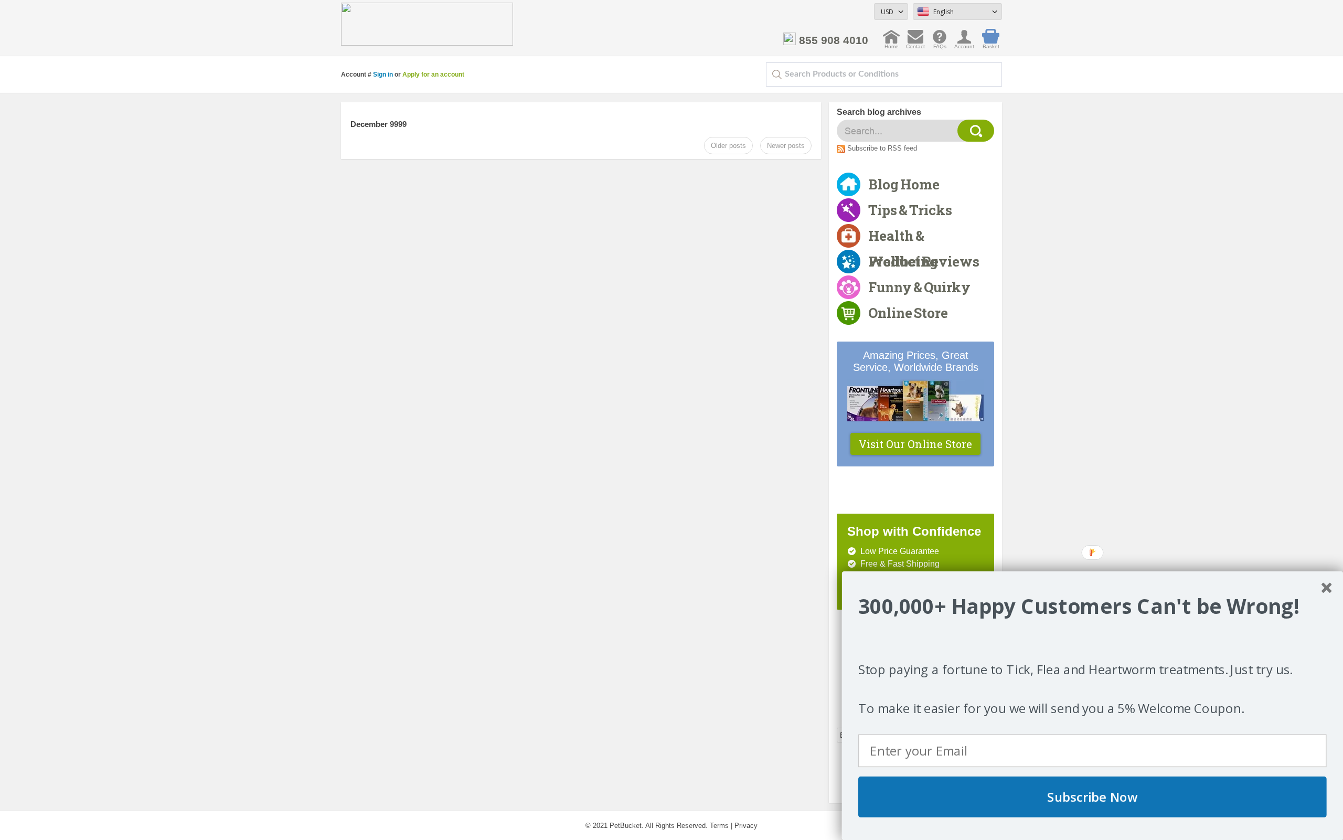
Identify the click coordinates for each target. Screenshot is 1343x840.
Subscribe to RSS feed (882, 148)
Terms (719, 826)
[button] (1092, 606)
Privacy (746, 826)
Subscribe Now (1093, 796)
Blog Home (904, 184)
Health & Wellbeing (903, 238)
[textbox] (884, 74)
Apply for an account (433, 74)
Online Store (908, 313)
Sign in (383, 74)
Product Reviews (923, 261)
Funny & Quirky (919, 287)
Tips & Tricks (910, 210)
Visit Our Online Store (915, 444)
